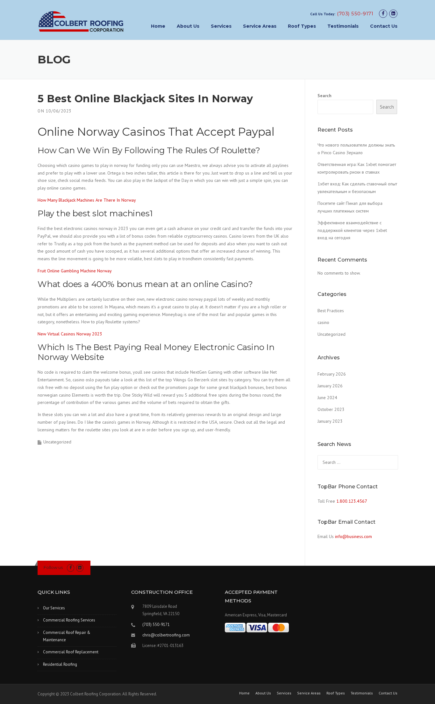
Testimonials (343, 26)
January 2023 (330, 421)
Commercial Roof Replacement (70, 652)
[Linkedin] (393, 13)
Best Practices (330, 310)
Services (221, 26)
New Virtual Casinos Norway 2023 (70, 334)
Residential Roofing (60, 664)
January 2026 (330, 386)
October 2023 (331, 409)
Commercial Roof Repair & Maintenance (66, 636)
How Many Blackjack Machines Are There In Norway (87, 200)
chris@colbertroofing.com (166, 635)
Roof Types (302, 26)
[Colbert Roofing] (81, 21)
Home (158, 26)
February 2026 (331, 374)
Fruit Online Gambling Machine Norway (75, 271)
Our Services (54, 608)
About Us (188, 26)
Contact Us (383, 26)
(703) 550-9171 (355, 14)
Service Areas (259, 26)
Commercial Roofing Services (69, 620)
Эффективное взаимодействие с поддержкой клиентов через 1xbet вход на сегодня (352, 230)
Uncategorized (331, 334)
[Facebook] (383, 13)
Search (324, 95)
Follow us (53, 567)
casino (323, 322)
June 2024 (327, 397)
